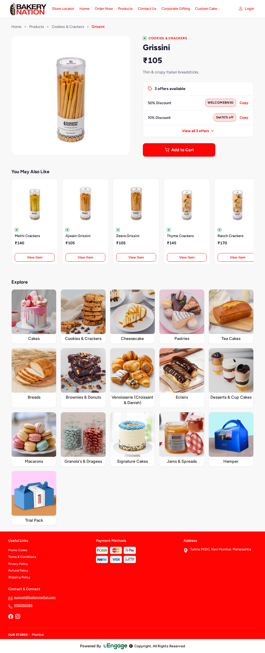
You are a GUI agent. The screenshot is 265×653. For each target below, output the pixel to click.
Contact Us (147, 8)
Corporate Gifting (175, 8)
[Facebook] (10, 616)
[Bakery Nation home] (27, 9)
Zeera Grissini (127, 236)
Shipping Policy (19, 577)
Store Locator (63, 8)
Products (125, 8)
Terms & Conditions (22, 557)
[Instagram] (17, 616)
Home (84, 8)
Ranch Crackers (231, 236)
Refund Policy (18, 570)
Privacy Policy (18, 564)
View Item (34, 257)
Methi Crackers (27, 236)
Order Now (104, 8)
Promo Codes (17, 550)
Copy (244, 103)
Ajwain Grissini (78, 236)
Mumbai (38, 634)
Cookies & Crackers (68, 26)
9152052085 (23, 605)
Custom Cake (206, 8)
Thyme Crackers (180, 236)
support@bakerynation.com (35, 597)
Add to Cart (182, 149)
